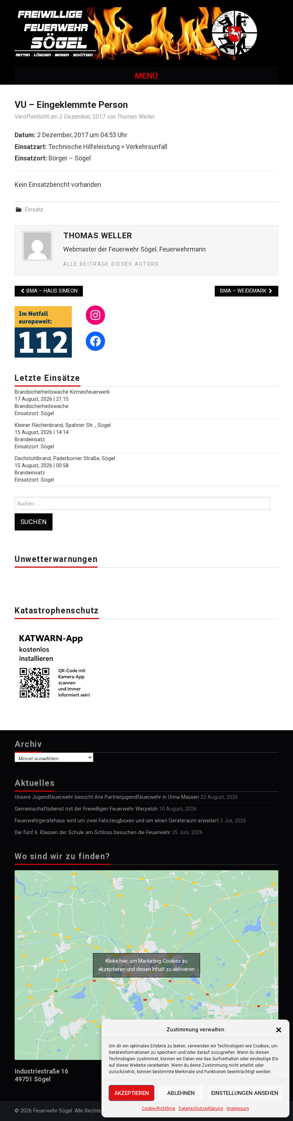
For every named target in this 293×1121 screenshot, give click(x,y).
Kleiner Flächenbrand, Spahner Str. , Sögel (63, 425)
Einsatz (34, 209)
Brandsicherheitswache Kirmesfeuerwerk (62, 392)
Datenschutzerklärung (201, 1108)
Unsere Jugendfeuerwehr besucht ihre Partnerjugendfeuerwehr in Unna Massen (107, 797)
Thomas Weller (136, 116)
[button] (278, 1029)
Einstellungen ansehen (244, 1093)
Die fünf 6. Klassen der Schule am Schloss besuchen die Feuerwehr (92, 832)
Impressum (238, 1108)
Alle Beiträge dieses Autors (111, 264)
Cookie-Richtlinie (158, 1108)
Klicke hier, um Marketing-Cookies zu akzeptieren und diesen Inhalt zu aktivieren (146, 965)
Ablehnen (181, 1093)
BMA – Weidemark (244, 291)
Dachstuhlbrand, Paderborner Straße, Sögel (65, 458)
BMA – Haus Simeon (51, 291)
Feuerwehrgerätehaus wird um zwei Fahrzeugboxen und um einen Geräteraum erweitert (117, 821)
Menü (146, 75)
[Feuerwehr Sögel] (146, 33)
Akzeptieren (131, 1093)
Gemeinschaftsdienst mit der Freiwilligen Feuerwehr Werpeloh (86, 809)
